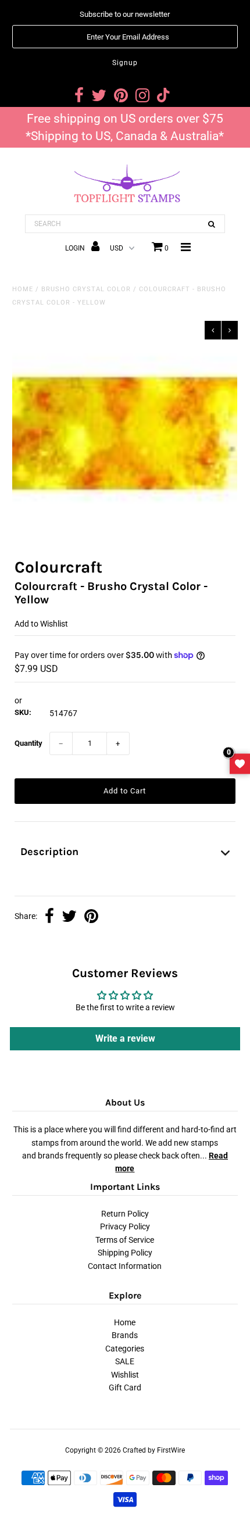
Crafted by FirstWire (154, 1450)
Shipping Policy (125, 1252)
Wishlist (125, 1374)
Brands (125, 1335)
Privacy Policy (125, 1226)
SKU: (23, 712)
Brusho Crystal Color (86, 289)
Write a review (125, 1038)
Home (22, 289)
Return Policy (125, 1213)
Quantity (28, 743)
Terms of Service (124, 1240)
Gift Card (125, 1387)
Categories (124, 1348)
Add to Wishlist (41, 623)
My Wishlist (240, 763)
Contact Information (125, 1266)
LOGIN (76, 248)
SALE (124, 1361)
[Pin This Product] (91, 917)
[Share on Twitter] (69, 917)
